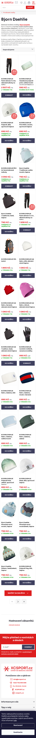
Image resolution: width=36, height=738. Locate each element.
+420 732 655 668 (19, 683)
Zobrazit (9, 95)
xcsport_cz (19, 693)
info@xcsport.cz (19, 679)
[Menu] (33, 2)
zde (15, 720)
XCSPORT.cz (19, 689)
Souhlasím (18, 732)
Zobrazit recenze (14, 625)
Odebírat (28, 647)
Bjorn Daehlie (25, 25)
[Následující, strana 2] (18, 601)
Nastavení (18, 725)
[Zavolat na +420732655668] (21, 2)
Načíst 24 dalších (16, 593)
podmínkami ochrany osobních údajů (16, 653)
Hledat (30, 7)
